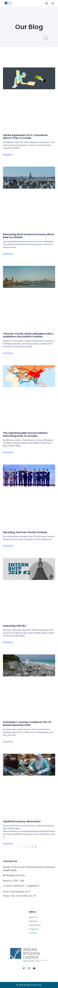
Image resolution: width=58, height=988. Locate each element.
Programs (34, 929)
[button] (47, 3)
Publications (35, 925)
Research (33, 921)
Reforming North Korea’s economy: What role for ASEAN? (28, 236)
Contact (33, 933)
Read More (8, 154)
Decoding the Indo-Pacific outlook (25, 532)
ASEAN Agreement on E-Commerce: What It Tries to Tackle (25, 136)
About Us (33, 917)
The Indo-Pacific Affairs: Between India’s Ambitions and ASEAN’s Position (28, 335)
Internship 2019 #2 (14, 625)
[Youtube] (34, 968)
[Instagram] (29, 968)
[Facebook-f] (24, 968)
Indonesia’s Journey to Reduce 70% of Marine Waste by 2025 (27, 723)
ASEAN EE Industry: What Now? (22, 821)
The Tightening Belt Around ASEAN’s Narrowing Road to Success (25, 434)
